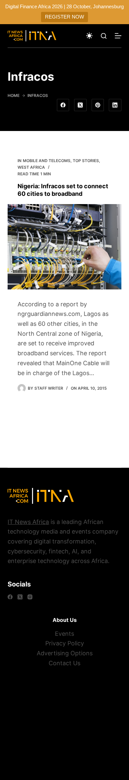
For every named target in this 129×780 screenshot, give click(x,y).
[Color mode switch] (89, 35)
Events (64, 633)
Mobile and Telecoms (46, 160)
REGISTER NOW (64, 17)
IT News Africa (28, 521)
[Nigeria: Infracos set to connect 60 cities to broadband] (64, 246)
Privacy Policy (64, 643)
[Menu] (118, 35)
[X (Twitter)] (80, 105)
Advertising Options (65, 653)
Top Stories (86, 160)
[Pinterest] (98, 105)
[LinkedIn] (115, 105)
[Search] (104, 36)
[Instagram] (29, 596)
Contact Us (64, 663)
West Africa (31, 167)
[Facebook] (63, 105)
